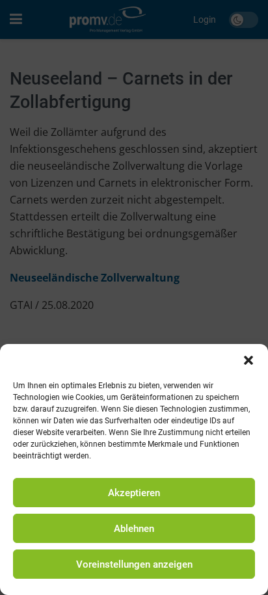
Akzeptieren (134, 493)
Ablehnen (134, 529)
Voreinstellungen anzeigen (134, 564)
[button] (248, 360)
